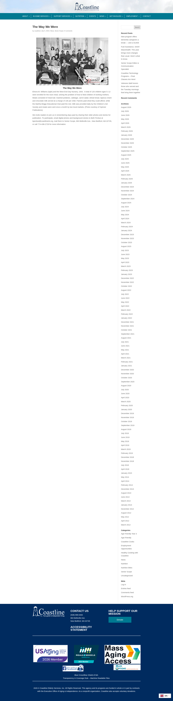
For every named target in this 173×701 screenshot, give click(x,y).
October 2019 (126, 421)
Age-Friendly (126, 538)
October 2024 (126, 195)
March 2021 (126, 358)
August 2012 (126, 513)
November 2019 (127, 417)
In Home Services (41, 16)
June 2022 (125, 298)
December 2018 (127, 457)
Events (92, 16)
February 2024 (127, 227)
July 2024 (125, 207)
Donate (120, 620)
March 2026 (126, 127)
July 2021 (125, 342)
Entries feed (126, 588)
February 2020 (127, 405)
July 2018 (125, 465)
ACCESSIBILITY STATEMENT (81, 628)
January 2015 (126, 473)
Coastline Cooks (127, 542)
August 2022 (126, 290)
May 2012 (125, 517)
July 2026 (125, 111)
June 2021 (125, 346)
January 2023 (126, 274)
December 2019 (127, 413)
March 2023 (126, 266)
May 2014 (125, 477)
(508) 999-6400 (76, 615)
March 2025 (126, 175)
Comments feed (127, 593)
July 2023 (125, 250)
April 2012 (125, 521)
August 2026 (126, 107)
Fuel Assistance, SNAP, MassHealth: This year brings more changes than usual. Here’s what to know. (130, 53)
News (102, 16)
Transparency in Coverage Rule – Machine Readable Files (86, 678)
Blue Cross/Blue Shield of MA (86, 675)
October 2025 (126, 147)
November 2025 (127, 143)
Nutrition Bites (126, 568)
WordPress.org (127, 597)
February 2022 (127, 314)
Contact (147, 16)
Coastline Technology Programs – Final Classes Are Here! (129, 76)
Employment (132, 16)
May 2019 (125, 441)
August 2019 (126, 429)
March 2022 (126, 310)
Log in (123, 585)
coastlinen (37, 31)
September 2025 (127, 151)
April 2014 (125, 481)
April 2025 (125, 171)
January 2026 (126, 135)
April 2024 (125, 219)
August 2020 (126, 386)
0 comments (68, 31)
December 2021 (127, 322)
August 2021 (126, 338)
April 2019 (125, 445)
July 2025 (125, 159)
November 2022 (127, 282)
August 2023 (126, 246)
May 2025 (125, 167)
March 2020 (126, 402)
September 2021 (127, 334)
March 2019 (126, 449)
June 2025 (125, 163)
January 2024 (126, 231)
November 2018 (127, 461)
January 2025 (126, 183)
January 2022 (126, 318)
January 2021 (126, 366)
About (25, 16)
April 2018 (125, 469)
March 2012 (126, 525)
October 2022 (126, 286)
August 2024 (126, 203)
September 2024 (127, 199)
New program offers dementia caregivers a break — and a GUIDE (130, 40)
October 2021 (126, 330)
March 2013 (126, 501)
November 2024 (127, 191)
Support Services (62, 16)
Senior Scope (59, 31)
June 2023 (125, 254)
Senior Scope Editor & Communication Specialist (130, 66)
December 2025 (127, 139)
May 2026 (125, 119)
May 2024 (125, 215)
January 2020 (126, 410)
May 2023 (125, 258)
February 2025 (127, 179)
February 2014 (127, 485)
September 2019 (127, 425)
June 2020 (125, 394)
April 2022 (125, 306)
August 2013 (126, 493)
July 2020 (125, 390)
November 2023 (127, 238)
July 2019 (125, 433)
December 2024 (127, 187)
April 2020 (125, 398)
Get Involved (115, 16)
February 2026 (127, 131)
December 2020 (127, 370)
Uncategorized (127, 576)
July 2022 (125, 294)
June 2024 (125, 211)
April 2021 (125, 354)
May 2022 (125, 302)
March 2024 (126, 223)
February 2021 (127, 362)
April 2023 (125, 262)
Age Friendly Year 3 (129, 534)
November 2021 (127, 326)
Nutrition (79, 16)
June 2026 (125, 115)
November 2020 (127, 374)
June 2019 (125, 437)
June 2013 (125, 497)
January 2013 (126, 505)
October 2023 (126, 242)
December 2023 (127, 235)
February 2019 (127, 453)
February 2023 (127, 270)
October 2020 (126, 378)
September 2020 (127, 382)
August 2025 (126, 155)
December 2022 (127, 278)
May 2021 (125, 350)
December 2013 (127, 489)
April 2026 (125, 123)
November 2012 (127, 509)
